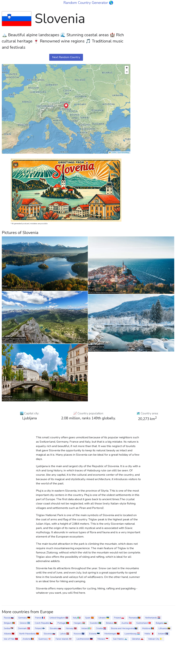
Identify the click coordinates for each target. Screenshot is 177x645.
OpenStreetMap (123, 152)
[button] (66, 106)
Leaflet (113, 152)
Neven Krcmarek (16, 289)
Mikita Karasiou (102, 292)
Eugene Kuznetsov (17, 400)
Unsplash (29, 289)
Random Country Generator (86, 2)
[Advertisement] (154, 50)
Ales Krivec (14, 342)
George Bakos (102, 350)
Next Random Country (66, 57)
